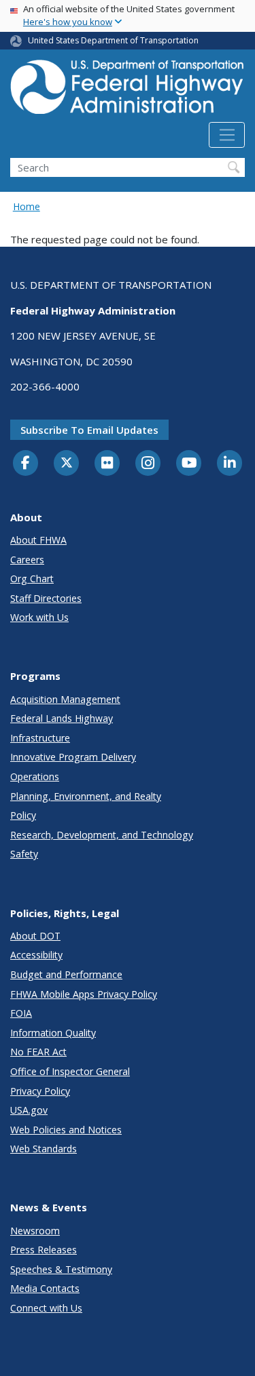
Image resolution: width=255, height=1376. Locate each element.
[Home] (127, 91)
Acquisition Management (65, 699)
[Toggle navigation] (227, 135)
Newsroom (35, 1230)
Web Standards (43, 1148)
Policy (23, 815)
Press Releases (43, 1249)
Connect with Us (46, 1307)
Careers (27, 559)
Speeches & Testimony (61, 1269)
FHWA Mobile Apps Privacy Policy (83, 994)
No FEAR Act (38, 1051)
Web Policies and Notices (66, 1129)
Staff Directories (46, 598)
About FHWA (38, 539)
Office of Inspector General (70, 1071)
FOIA (21, 1013)
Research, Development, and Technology (101, 834)
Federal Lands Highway (61, 718)
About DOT (35, 935)
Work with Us (39, 617)
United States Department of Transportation (113, 40)
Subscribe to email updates (89, 430)
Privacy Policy (40, 1091)
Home (26, 206)
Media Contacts (45, 1288)
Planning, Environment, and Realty (85, 796)
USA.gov (29, 1110)
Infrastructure (40, 737)
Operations (34, 776)
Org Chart (32, 578)
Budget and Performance (66, 974)
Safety (24, 853)
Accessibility (36, 954)
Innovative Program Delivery (73, 756)
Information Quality (53, 1032)
